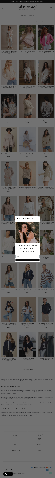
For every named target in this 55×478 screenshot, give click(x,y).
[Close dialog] (39, 216)
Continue (27, 260)
